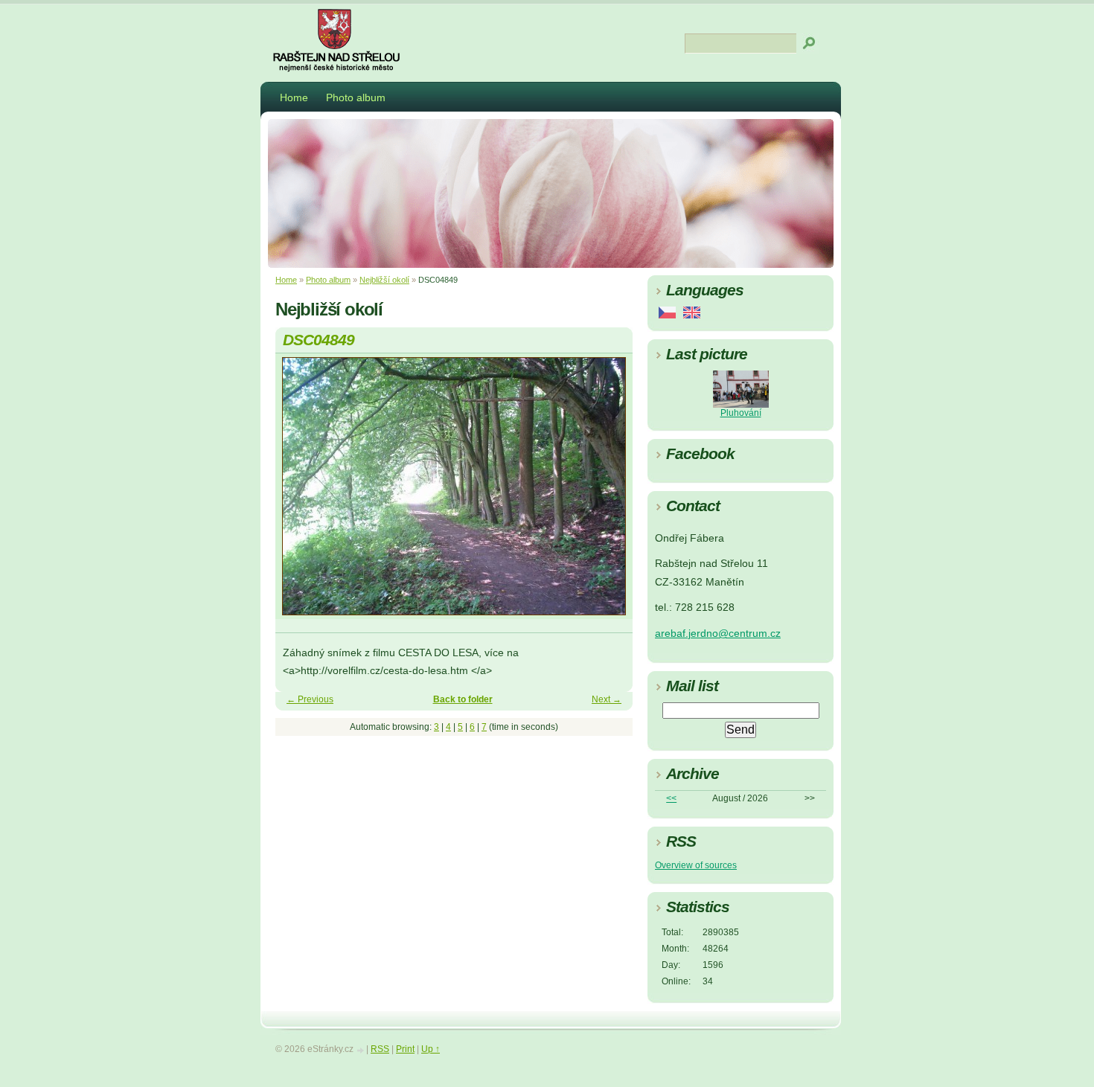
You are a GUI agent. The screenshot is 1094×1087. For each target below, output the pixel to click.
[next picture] (608, 492)
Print (405, 1049)
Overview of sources (696, 865)
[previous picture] (299, 492)
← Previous (310, 699)
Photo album (356, 97)
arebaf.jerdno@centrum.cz (718, 633)
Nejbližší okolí (384, 279)
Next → (606, 699)
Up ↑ (430, 1049)
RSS (380, 1049)
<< (671, 798)
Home (294, 97)
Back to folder (463, 699)
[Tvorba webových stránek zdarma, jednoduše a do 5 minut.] (361, 1050)
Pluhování (740, 413)
